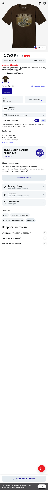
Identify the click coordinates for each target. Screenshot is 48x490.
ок (42, 486)
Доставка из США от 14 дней (18, 115)
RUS (37, 121)
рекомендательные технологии (13, 487)
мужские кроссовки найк (13, 220)
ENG (43, 121)
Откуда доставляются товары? (16, 233)
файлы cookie (25, 485)
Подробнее (8, 156)
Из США (41, 48)
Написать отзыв (24, 177)
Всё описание (7, 142)
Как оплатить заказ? (11, 238)
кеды (5, 215)
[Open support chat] (41, 468)
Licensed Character (10, 65)
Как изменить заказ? (11, 243)
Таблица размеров (37, 86)
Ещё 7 (29, 220)
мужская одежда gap (20, 215)
